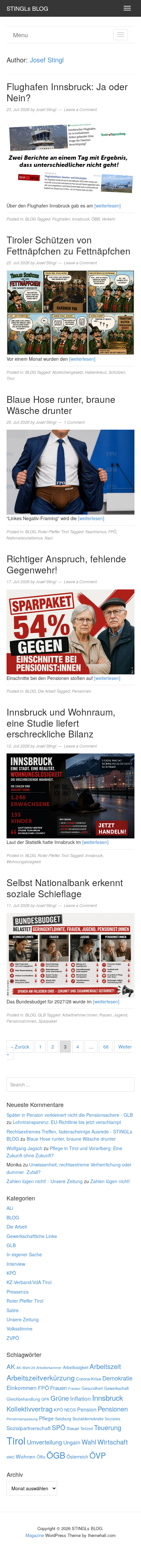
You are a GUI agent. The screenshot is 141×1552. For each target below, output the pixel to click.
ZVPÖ (13, 1338)
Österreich (77, 1456)
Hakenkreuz (96, 372)
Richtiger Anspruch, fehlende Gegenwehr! (66, 564)
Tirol (10, 378)
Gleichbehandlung (23, 1399)
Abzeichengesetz (67, 372)
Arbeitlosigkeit (75, 1367)
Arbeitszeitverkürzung (41, 1377)
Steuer (73, 1428)
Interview (16, 1264)
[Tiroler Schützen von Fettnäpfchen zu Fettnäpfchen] (70, 312)
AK (11, 1366)
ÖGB (56, 1455)
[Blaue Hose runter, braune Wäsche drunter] (70, 471)
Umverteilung (44, 1442)
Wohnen (25, 1456)
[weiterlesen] (107, 205)
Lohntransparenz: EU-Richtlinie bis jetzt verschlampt (67, 1122)
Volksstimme (19, 1328)
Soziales (112, 1418)
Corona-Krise (88, 1379)
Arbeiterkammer (49, 1367)
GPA (45, 1399)
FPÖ (112, 531)
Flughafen (61, 219)
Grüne (59, 1398)
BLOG (30, 219)
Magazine (35, 1535)
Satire (13, 1310)
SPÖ (58, 1427)
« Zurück (20, 1046)
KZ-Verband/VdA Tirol (29, 1282)
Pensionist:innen (21, 1021)
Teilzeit (86, 1428)
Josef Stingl (47, 59)
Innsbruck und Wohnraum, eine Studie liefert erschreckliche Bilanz (61, 722)
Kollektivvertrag (29, 1408)
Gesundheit (92, 1388)
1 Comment (74, 422)
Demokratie (117, 1378)
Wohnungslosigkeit (24, 861)
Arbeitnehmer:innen (79, 1014)
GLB (42, 1014)
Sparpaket (47, 1021)
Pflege (46, 1418)
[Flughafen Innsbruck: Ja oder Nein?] (70, 159)
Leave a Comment (80, 109)
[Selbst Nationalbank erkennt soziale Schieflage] (70, 954)
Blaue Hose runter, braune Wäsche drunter (61, 404)
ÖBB (95, 219)
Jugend (120, 1014)
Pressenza (18, 1291)
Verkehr (108, 219)
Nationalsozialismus (25, 537)
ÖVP (98, 1455)
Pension (86, 1409)
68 (106, 1046)
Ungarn (71, 1442)
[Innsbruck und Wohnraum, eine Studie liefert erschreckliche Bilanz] (70, 795)
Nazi (49, 537)
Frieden (74, 1388)
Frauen (105, 1014)
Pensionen (81, 691)
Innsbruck (81, 219)
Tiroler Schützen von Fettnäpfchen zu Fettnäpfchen (69, 245)
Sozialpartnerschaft (28, 1427)
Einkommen (22, 1387)
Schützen (117, 372)
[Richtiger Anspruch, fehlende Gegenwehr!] (70, 631)
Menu (20, 34)
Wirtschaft (112, 1441)
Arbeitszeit (105, 1366)
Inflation (80, 1398)
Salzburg (63, 1419)
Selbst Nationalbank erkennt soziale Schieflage (65, 888)
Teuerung (107, 1427)
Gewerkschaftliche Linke (32, 1236)
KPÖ (11, 1273)
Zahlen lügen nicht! (110, 1181)
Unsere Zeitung (23, 1319)
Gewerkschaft (116, 1388)
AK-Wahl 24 (25, 1367)
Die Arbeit (46, 691)
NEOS (70, 1410)
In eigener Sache (24, 1254)
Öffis (41, 1457)
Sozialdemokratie (88, 1419)
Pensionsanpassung (22, 1418)
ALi (10, 1208)
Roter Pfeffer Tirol (53, 531)
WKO (10, 1457)
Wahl (89, 1441)
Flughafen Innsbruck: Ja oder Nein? (67, 92)
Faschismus (95, 531)
